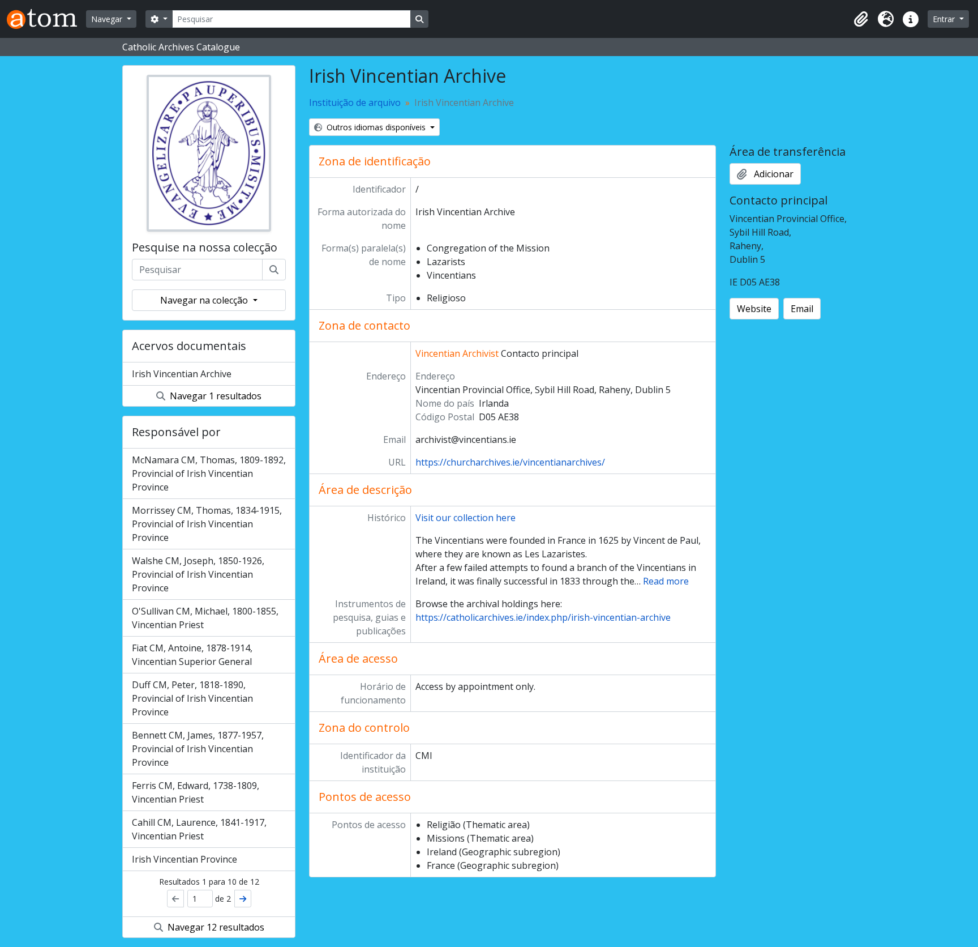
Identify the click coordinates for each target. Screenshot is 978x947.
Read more (666, 581)
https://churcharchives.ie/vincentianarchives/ (510, 462)
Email (802, 308)
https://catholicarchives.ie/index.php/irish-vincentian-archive (543, 617)
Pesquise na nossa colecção (204, 247)
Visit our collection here (465, 517)
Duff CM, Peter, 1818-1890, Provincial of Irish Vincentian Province (192, 698)
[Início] (46, 19)
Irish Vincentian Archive (181, 374)
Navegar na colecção (205, 300)
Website (754, 308)
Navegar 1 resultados (214, 396)
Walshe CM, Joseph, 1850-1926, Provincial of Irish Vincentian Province (198, 574)
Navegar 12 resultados (214, 927)
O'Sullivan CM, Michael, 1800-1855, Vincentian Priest (205, 618)
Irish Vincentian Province (184, 859)
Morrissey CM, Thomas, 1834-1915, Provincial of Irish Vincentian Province (207, 524)
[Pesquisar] (274, 269)
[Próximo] (242, 898)
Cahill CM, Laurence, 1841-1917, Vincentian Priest (199, 829)
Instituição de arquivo (355, 102)
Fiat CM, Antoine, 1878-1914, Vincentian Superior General (192, 655)
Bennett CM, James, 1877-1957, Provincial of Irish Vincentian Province (198, 749)
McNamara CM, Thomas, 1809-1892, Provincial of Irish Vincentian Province (209, 473)
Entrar (945, 19)
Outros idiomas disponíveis (376, 127)
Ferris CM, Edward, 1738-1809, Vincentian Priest (195, 792)
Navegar (108, 19)
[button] (860, 19)
